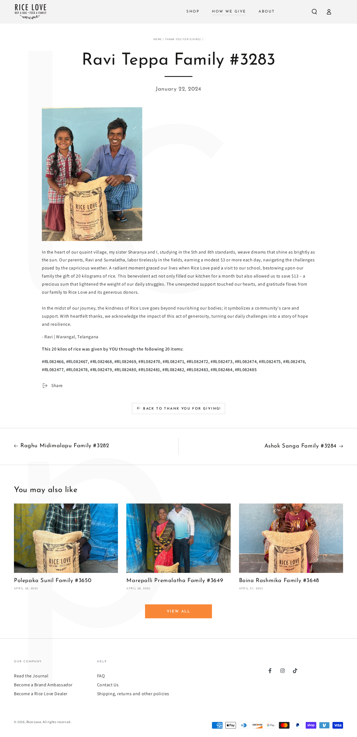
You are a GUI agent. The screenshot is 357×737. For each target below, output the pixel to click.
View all (178, 611)
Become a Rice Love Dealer (40, 694)
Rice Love (33, 722)
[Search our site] (314, 12)
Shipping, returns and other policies (133, 694)
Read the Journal (31, 676)
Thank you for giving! (183, 39)
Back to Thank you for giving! (182, 408)
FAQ (101, 676)
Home (157, 39)
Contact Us (108, 685)
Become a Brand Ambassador (43, 685)
